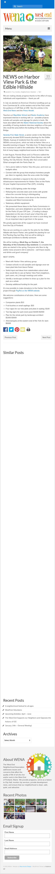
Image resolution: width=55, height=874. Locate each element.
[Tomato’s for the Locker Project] (30, 802)
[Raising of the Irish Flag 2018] (19, 816)
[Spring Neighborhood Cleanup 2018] (8, 816)
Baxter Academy (37, 115)
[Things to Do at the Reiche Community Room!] (27, 542)
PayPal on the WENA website (28, 291)
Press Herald (28, 110)
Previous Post (10, 337)
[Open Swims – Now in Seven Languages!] (30, 809)
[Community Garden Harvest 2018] (19, 802)
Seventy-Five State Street (13, 135)
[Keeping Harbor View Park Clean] (19, 809)
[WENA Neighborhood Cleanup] (27, 654)
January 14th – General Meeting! (18, 726)
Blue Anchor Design (25, 866)
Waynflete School (20, 115)
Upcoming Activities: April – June (18, 714)
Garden (17, 92)
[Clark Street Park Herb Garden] (8, 809)
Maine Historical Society (33, 123)
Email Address (11, 848)
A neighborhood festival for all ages (19, 706)
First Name (9, 832)
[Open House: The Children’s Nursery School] (27, 600)
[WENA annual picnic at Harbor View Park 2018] (41, 802)
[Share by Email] (22, 329)
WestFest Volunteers (13, 710)
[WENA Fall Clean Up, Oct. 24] (27, 433)
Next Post (46, 337)
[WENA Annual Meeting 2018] (8, 802)
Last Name (9, 840)
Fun (13, 92)
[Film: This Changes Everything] (27, 488)
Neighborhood (25, 92)
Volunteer (33, 92)
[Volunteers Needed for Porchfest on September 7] (27, 373)
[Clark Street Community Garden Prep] (41, 809)
